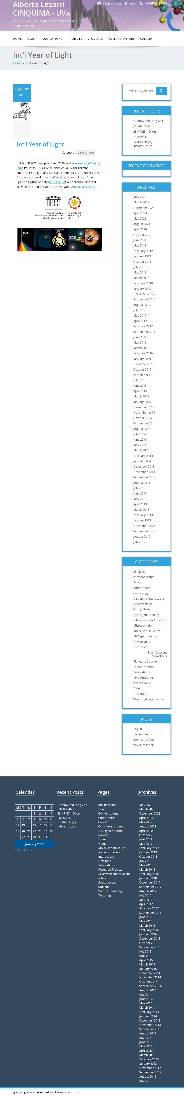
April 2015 (140, 391)
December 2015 (143, 364)
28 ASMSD (140, 137)
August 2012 (141, 536)
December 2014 (143, 407)
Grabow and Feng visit (148, 121)
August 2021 (141, 224)
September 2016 (144, 332)
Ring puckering (143, 677)
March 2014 (141, 450)
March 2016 (141, 348)
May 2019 (139, 245)
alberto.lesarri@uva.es (119, 3)
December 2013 (143, 466)
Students (95, 38)
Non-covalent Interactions (157, 654)
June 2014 (140, 439)
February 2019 (143, 251)
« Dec (18, 850)
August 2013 (141, 482)
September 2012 (144, 531)
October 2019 (142, 234)
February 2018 (143, 283)
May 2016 (139, 342)
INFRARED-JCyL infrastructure (143, 144)
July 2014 (139, 434)
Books (137, 582)
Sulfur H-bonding (110, 891)
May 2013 (139, 499)
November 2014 (144, 412)
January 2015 (142, 402)
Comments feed (144, 739)
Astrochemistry (143, 577)
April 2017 (140, 321)
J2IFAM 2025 (141, 126)
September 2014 (144, 423)
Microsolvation (143, 625)
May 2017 (139, 315)
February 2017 (143, 326)
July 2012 (139, 542)
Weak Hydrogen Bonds (148, 699)
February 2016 (143, 353)
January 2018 (142, 288)
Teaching (104, 895)
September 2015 (144, 375)
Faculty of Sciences (110, 831)
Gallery (146, 38)
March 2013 (141, 509)
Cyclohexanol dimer (111, 826)
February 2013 (143, 515)
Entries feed (141, 734)
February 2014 (143, 455)
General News (86, 152)
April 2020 (140, 229)
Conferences (141, 588)
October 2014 (142, 418)
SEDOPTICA (57, 182)
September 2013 (144, 477)
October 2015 (142, 369)
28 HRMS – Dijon (144, 131)
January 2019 (142, 256)
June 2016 (140, 337)
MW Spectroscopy (145, 636)
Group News (141, 609)
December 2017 (143, 294)
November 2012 (144, 526)
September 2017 (144, 299)
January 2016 (142, 358)
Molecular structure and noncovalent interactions (111, 852)
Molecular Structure (146, 631)
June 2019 (140, 240)
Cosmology (140, 593)
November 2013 (144, 472)
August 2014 (141, 429)
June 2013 (140, 493)
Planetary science (145, 661)
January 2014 (142, 461)
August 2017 (141, 305)
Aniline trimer (107, 805)
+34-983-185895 (157, 3)
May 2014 (139, 445)
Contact (103, 822)
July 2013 (139, 488)
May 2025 (139, 197)
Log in (137, 729)
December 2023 (143, 208)
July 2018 (139, 267)
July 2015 (139, 380)
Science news (142, 683)
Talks (137, 688)
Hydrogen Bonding (146, 615)
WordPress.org (143, 745)
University (140, 694)
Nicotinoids (141, 647)
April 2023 (140, 213)
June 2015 (140, 385)
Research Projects (110, 869)
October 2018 (142, 261)
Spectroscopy (107, 882)
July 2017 (139, 310)
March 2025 (141, 202)
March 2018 (141, 278)
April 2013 (140, 504)
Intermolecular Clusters (149, 620)
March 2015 (141, 396)
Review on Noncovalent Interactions (114, 876)
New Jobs (104, 861)
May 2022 (139, 218)
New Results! (142, 641)
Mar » (28, 850)
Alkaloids (139, 571)
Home (17, 38)
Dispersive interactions (149, 598)
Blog (31, 38)
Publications (51, 38)
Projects (75, 38)
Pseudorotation (144, 667)
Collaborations (121, 38)
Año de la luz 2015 (83, 187)
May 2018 (139, 272)
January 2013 (142, 520)
